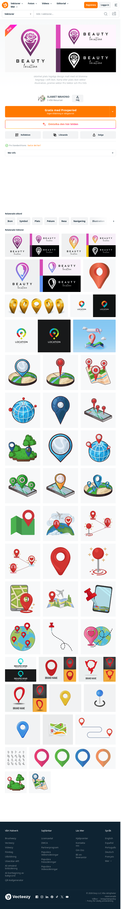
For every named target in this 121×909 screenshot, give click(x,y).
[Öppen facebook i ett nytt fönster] (37, 896)
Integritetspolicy (106, 897)
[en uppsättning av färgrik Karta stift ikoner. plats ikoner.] (72, 757)
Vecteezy (9, 841)
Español (107, 841)
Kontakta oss (79, 843)
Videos (45, 3)
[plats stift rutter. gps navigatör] (95, 728)
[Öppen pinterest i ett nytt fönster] (52, 896)
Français (107, 855)
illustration (98, 219)
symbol (24, 219)
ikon (10, 219)
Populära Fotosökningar (47, 859)
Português (108, 846)
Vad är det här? (34, 145)
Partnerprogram (49, 846)
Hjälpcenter (80, 837)
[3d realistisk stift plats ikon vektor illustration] (100, 697)
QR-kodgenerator (14, 879)
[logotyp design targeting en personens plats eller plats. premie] (93, 304)
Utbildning (10, 855)
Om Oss (78, 849)
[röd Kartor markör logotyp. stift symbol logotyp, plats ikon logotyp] (57, 668)
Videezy (9, 846)
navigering (79, 219)
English (107, 837)
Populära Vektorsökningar (49, 852)
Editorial (61, 3)
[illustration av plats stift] (60, 522)
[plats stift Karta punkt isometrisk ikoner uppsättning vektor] (16, 757)
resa (63, 219)
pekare (51, 219)
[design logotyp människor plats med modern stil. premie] (38, 335)
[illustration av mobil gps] (98, 597)
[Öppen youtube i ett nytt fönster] (67, 896)
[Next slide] (109, 220)
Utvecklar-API (12, 860)
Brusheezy (10, 837)
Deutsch (107, 851)
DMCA (43, 841)
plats (37, 219)
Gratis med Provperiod (60, 111)
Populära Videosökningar (48, 867)
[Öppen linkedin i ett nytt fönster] (47, 896)
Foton (31, 3)
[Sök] (106, 14)
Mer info (12, 151)
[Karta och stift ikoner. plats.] (22, 522)
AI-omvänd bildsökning (11, 866)
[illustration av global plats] (22, 635)
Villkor (92, 897)
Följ (77, 100)
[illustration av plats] (22, 371)
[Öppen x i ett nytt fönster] (62, 896)
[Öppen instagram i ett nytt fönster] (42, 896)
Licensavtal (46, 837)
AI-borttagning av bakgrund (14, 873)
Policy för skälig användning (98, 899)
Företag (9, 851)
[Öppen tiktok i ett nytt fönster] (57, 896)
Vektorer (15, 3)
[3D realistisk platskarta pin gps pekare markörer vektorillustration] (65, 697)
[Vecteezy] (5, 5)
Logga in (105, 5)
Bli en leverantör (79, 855)
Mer (13, 6)
